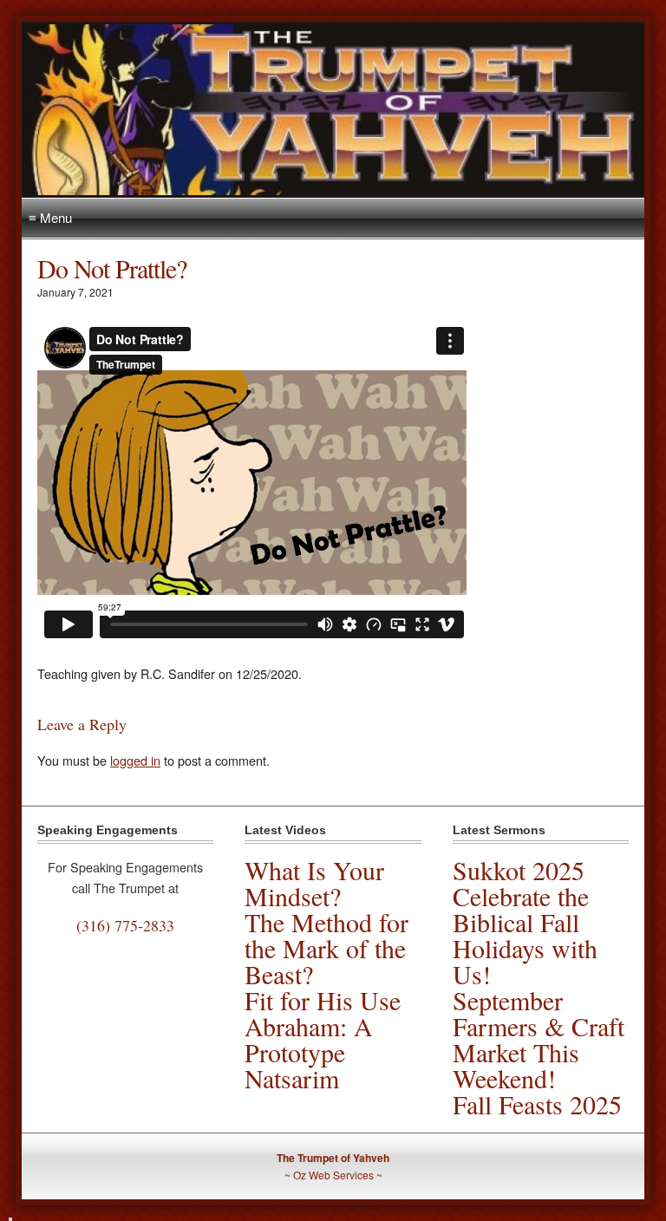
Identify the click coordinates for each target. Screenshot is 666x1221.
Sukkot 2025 (518, 869)
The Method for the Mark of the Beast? (326, 947)
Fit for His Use (323, 1000)
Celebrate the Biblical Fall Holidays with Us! (525, 934)
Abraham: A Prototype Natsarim (309, 1052)
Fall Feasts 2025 (537, 1104)
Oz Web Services (333, 1174)
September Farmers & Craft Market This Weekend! (538, 1039)
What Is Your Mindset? (314, 882)
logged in (135, 760)
